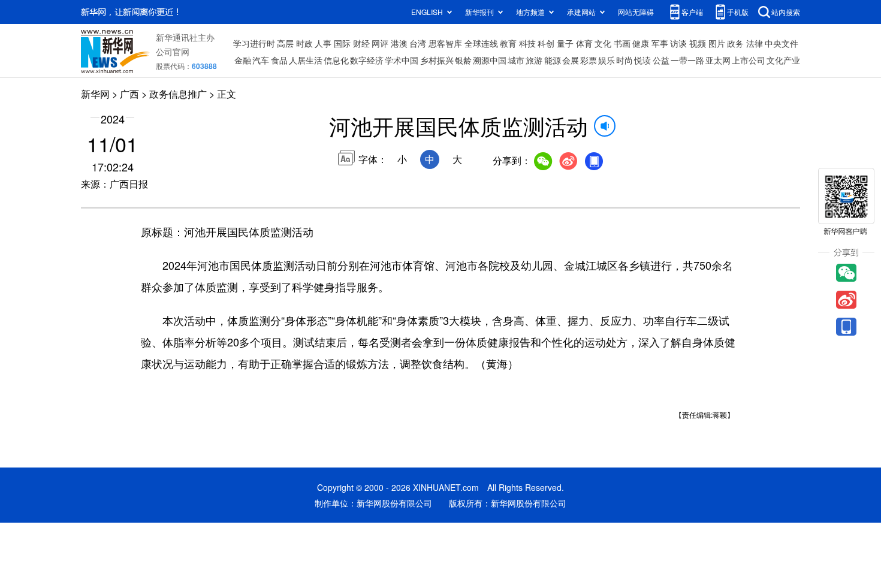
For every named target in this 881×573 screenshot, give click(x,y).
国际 (342, 43)
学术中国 (401, 60)
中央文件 (781, 43)
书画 (622, 43)
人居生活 (305, 60)
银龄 (463, 60)
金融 (242, 60)
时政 (304, 43)
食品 (279, 60)
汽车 (260, 60)
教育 (508, 43)
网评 (380, 43)
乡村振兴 (437, 60)
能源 (552, 60)
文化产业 (783, 60)
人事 (323, 43)
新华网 (95, 94)
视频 (697, 43)
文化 (603, 43)
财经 (361, 43)
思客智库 (445, 43)
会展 (570, 60)
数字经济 (367, 60)
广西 (129, 94)
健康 (640, 43)
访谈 (678, 43)
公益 (661, 60)
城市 (516, 60)
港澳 (399, 43)
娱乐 (606, 60)
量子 (565, 43)
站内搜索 (785, 12)
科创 (546, 43)
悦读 (642, 60)
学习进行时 (254, 43)
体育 (584, 43)
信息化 (336, 60)
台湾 (417, 43)
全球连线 (481, 43)
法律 (754, 43)
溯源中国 (489, 60)
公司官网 (172, 52)
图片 (716, 43)
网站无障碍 (636, 12)
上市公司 (748, 60)
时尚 (624, 60)
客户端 (692, 12)
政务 (735, 43)
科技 (527, 43)
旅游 (534, 60)
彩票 (588, 60)
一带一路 (687, 60)
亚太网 (718, 60)
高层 (285, 43)
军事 (659, 43)
